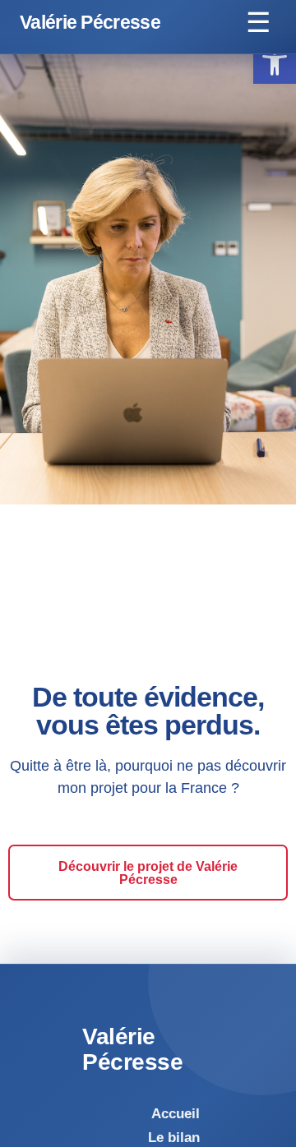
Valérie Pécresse (90, 22)
